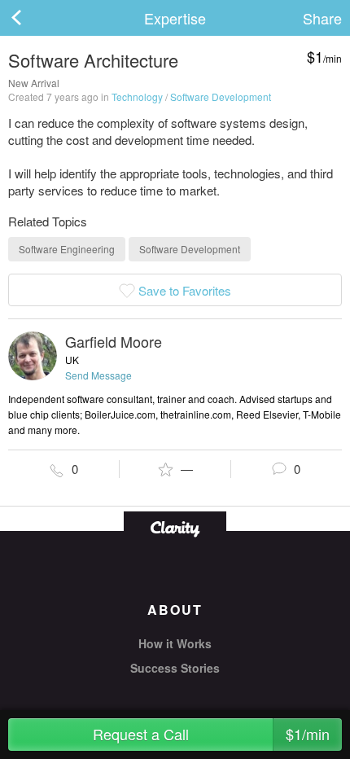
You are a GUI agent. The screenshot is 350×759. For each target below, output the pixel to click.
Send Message (98, 375)
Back (32, 18)
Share (322, 18)
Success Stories (175, 668)
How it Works (175, 643)
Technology (137, 96)
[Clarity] (175, 527)
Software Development (220, 96)
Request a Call (211, 733)
